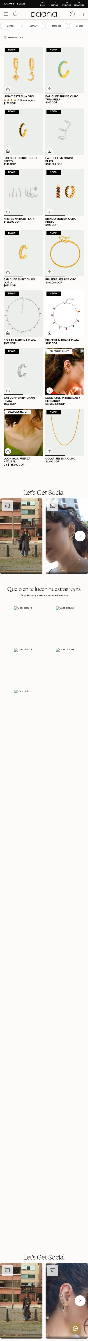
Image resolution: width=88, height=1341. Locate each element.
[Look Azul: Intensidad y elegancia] (64, 371)
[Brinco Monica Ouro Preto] (64, 192)
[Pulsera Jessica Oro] (64, 253)
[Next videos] (80, 536)
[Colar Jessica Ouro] (64, 432)
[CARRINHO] (81, 14)
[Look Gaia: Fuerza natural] (23, 432)
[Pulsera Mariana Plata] (64, 313)
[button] (12, 100)
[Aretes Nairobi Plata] (23, 192)
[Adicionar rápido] (8, 89)
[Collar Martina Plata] (23, 313)
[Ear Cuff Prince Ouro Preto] (23, 132)
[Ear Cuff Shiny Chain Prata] (23, 371)
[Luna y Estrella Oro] (23, 70)
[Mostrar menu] (5, 14)
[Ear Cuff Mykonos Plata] (64, 132)
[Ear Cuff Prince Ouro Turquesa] (64, 70)
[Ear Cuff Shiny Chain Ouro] (23, 253)
